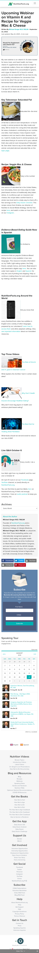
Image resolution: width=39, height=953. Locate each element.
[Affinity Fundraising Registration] (20, 941)
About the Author (10, 516)
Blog (19, 777)
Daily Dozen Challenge (19, 831)
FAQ (19, 909)
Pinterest (22, 565)
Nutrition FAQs (19, 788)
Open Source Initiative (19, 855)
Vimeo (19, 878)
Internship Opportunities (19, 851)
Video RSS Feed (19, 893)
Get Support (19, 907)
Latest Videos (19, 764)
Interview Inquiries (19, 930)
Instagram (9, 565)
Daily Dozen (20, 829)
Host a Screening (19, 860)
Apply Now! (26, 949)
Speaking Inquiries (19, 928)
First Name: (19, 607)
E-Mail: (19, 615)
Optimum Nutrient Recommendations (19, 790)
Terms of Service (19, 916)
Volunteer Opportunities (20, 848)
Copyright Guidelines (19, 911)
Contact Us (19, 923)
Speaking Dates (19, 783)
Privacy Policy (19, 914)
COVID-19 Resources (19, 792)
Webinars (19, 781)
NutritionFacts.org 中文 (19, 881)
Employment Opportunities (19, 853)
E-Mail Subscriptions (19, 888)
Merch (19, 841)
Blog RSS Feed (19, 895)
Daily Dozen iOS (19, 825)
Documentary (19, 769)
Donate (19, 839)
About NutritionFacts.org (19, 902)
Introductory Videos (19, 762)
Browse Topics (19, 760)
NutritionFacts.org (21, 3)
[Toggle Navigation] (34, 3)
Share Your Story (19, 857)
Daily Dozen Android (19, 827)
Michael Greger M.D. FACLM (19, 29)
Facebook (9, 560)
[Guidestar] (16, 941)
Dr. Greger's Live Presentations (19, 767)
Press (19, 926)
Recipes (19, 779)
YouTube (32, 560)
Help (19, 905)
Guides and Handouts (19, 786)
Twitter (21, 560)
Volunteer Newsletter (19, 890)
